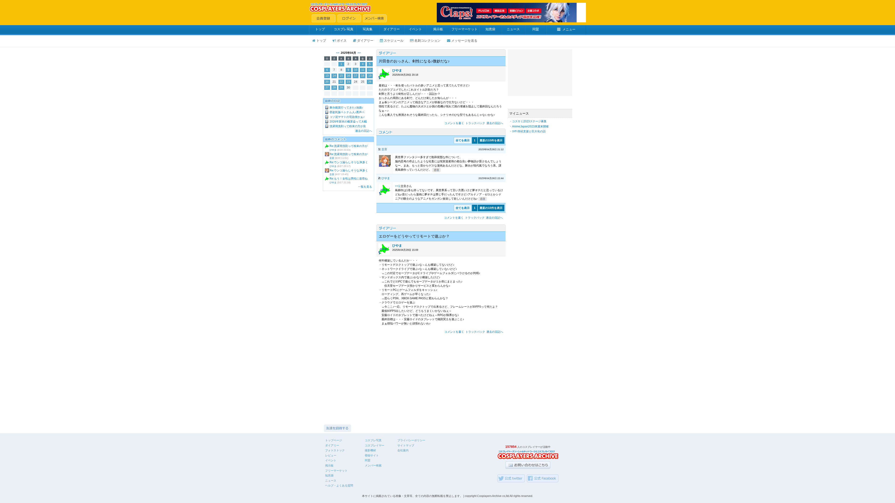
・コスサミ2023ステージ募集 (528, 121)
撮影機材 (370, 450)
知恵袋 (490, 29)
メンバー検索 (373, 465)
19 (370, 75)
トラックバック (475, 123)
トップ (320, 29)
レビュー (330, 455)
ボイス (342, 40)
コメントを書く (454, 123)
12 (370, 69)
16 (348, 75)
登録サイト (372, 455)
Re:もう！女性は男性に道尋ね (349, 178)
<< (337, 52)
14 (334, 75)
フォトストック (335, 450)
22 (341, 81)
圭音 (332, 158)
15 (341, 75)
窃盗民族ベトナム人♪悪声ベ (347, 112)
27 (327, 87)
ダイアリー (391, 29)
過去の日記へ (363, 131)
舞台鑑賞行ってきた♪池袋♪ (346, 107)
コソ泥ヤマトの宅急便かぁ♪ (347, 117)
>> (359, 52)
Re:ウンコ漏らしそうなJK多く (349, 162)
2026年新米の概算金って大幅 (348, 121)
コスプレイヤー (374, 445)
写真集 (367, 29)
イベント (415, 29)
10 (355, 69)
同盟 (535, 29)
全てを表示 (463, 140)
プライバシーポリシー (411, 440)
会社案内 (403, 450)
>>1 (397, 186)
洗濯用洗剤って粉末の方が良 (348, 126)
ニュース (513, 29)
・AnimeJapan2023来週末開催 (529, 126)
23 (348, 81)
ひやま (333, 150)
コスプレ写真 (343, 29)
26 (370, 81)
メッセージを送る (464, 40)
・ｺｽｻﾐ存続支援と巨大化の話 (527, 131)
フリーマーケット (464, 29)
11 (362, 69)
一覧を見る (365, 186)
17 (355, 75)
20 (327, 81)
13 (327, 75)
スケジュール (393, 40)
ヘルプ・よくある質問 (339, 485)
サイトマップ (405, 445)
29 (341, 87)
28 (334, 87)
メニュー (568, 29)
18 (362, 75)
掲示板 (438, 29)
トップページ (333, 440)
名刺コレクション (427, 40)
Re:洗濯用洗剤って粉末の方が (349, 146)
